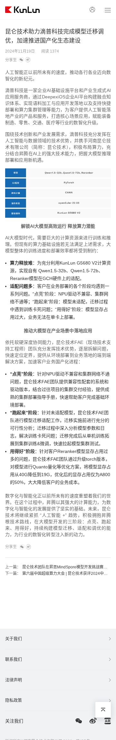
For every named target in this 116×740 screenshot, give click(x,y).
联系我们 (13, 659)
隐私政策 (13, 700)
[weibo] (27, 60)
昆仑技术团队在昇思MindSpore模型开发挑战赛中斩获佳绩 (66, 567)
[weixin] (21, 60)
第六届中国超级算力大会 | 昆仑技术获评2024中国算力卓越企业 (66, 573)
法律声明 (13, 679)
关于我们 (13, 638)
